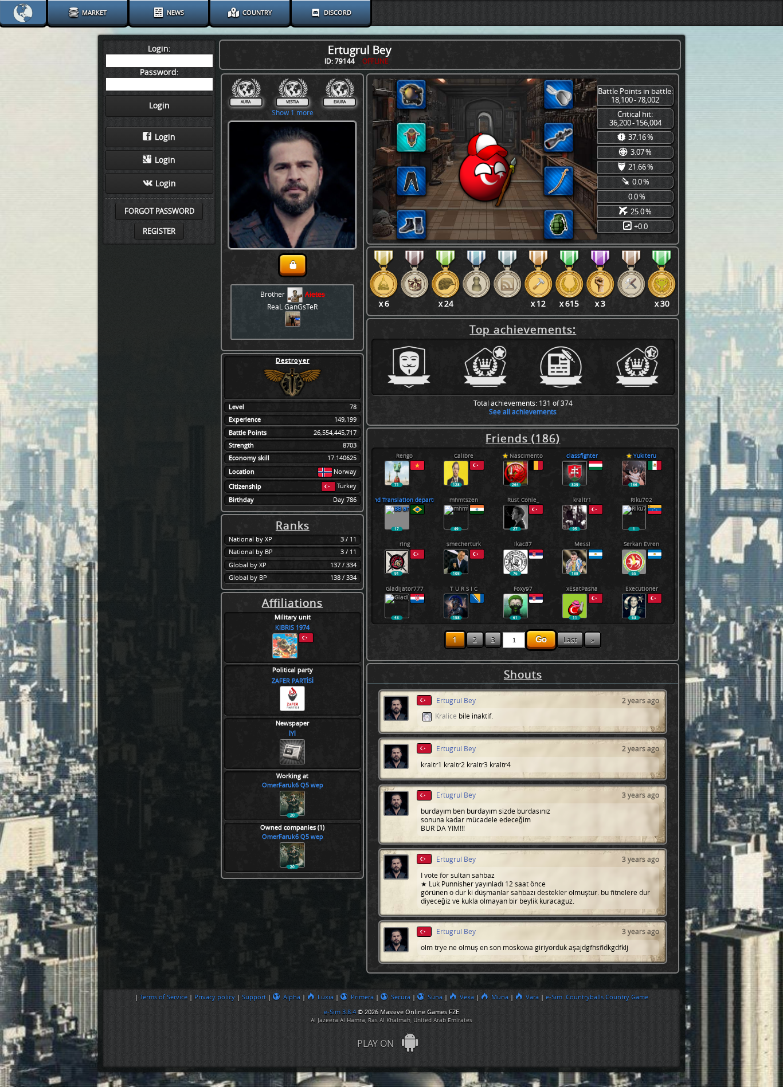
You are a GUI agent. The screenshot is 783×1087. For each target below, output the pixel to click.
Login (165, 137)
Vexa (467, 997)
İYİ (292, 733)
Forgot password (159, 211)
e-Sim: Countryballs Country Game (597, 997)
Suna (435, 997)
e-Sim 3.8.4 (340, 1012)
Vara (532, 997)
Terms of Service (163, 997)
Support (254, 997)
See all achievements (523, 411)
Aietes (315, 294)
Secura (400, 997)
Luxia (326, 997)
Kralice (446, 716)
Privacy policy (214, 997)
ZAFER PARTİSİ (293, 681)
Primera (362, 997)
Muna (499, 997)
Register (159, 231)
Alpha (291, 997)
